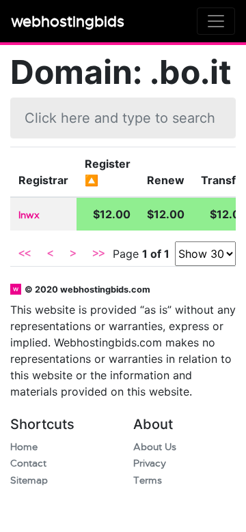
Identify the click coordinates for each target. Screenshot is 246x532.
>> (98, 254)
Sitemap (29, 480)
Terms (147, 480)
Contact (28, 463)
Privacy (149, 463)
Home (24, 447)
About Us (154, 447)
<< (24, 254)
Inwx (29, 215)
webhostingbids (67, 21)
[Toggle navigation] (216, 21)
